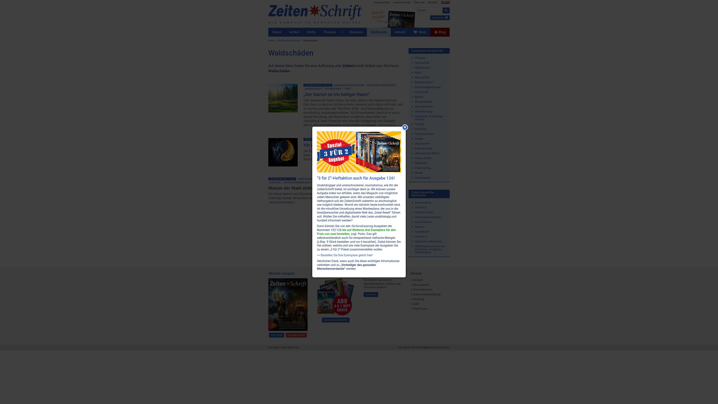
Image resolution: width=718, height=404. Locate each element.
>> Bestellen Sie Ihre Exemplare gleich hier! (345, 255)
